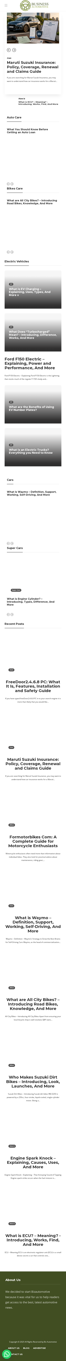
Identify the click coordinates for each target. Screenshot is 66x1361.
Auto (11, 670)
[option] (33, 49)
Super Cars (16, 590)
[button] (6, 1354)
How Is (21, 98)
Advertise (39, 1348)
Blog (26, 1348)
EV (11, 284)
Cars (9, 58)
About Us (13, 1348)
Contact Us (15, 1354)
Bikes (12, 825)
